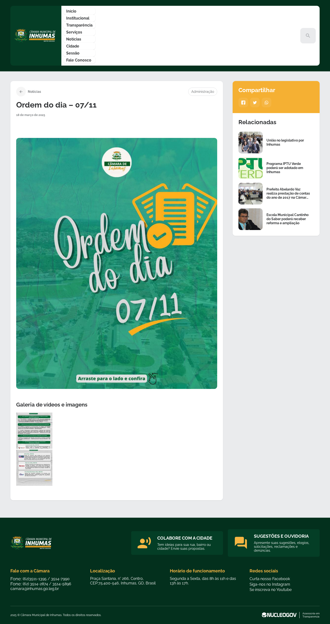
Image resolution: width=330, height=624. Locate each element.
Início (71, 11)
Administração (202, 92)
